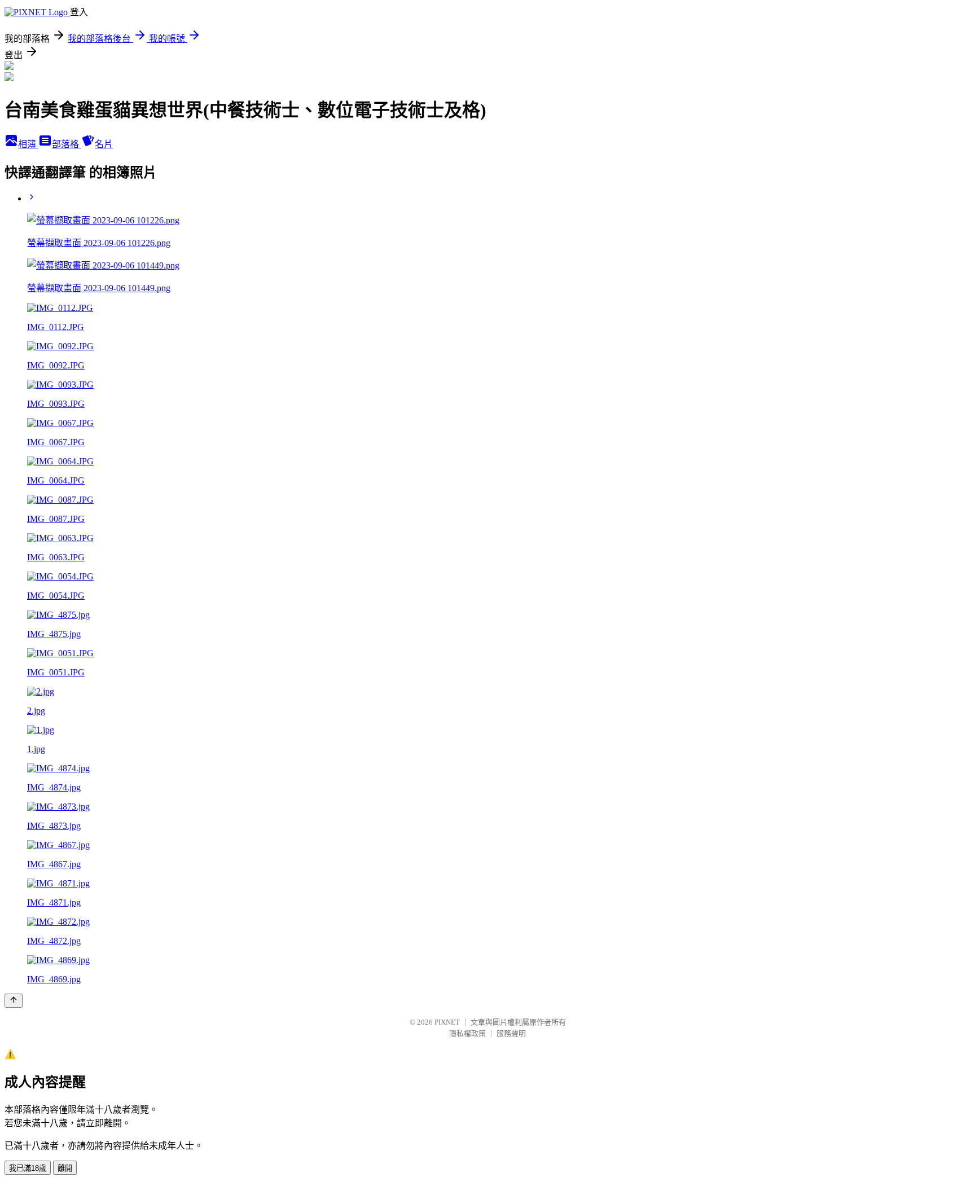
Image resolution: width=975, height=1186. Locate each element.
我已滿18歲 (27, 1168)
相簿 (28, 144)
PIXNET (447, 1022)
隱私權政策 (467, 1033)
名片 (104, 144)
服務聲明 (511, 1033)
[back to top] (14, 1001)
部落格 (66, 144)
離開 (65, 1168)
